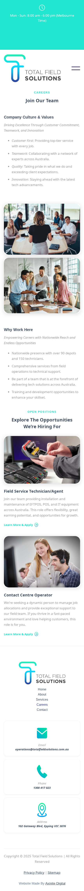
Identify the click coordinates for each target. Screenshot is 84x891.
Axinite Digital (55, 883)
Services (42, 699)
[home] (37, 68)
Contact (42, 709)
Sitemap (54, 872)
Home (42, 689)
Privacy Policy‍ (34, 872)
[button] (75, 68)
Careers (42, 704)
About (42, 694)
